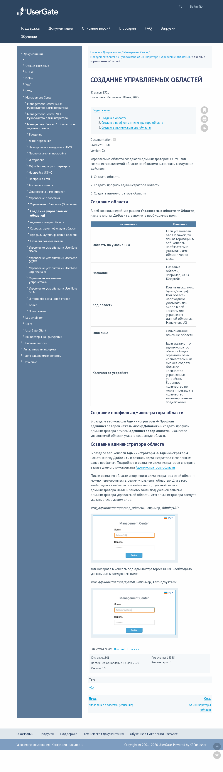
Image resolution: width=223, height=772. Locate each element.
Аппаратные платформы (40, 349)
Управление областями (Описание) (53, 204)
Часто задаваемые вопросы (42, 355)
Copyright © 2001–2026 (141, 745)
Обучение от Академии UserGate (154, 734)
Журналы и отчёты (41, 185)
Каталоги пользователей (46, 241)
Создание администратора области (126, 127)
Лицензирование (40, 141)
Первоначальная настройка (47, 153)
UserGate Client (35, 330)
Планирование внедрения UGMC (51, 147)
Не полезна (132, 649)
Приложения (37, 311)
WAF (28, 84)
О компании (25, 734)
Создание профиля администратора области (132, 123)
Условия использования (33, 745)
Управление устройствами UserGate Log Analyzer (53, 270)
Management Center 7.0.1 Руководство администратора (47, 116)
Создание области (114, 118)
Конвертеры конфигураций (43, 337)
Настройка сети (39, 179)
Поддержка (68, 734)
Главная (95, 52)
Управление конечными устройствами (45, 280)
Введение (35, 134)
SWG (28, 91)
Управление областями (44, 198)
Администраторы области (47, 222)
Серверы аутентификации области (53, 228)
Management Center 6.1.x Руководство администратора (47, 106)
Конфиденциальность (67, 745)
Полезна (119, 649)
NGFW (29, 72)
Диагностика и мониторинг (47, 191)
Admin (33, 305)
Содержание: (101, 110)
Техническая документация (104, 734)
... (26, 59)
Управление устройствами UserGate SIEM (53, 290)
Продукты (47, 734)
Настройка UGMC (40, 172)
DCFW (29, 78)
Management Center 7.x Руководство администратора (52, 126)
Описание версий (35, 343)
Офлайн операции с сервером (50, 166)
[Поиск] (179, 6)
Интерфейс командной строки (49, 298)
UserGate (165, 745)
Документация (33, 54)
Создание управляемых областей (49, 213)
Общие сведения (37, 66)
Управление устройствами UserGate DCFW (53, 260)
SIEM (28, 324)
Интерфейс (36, 160)
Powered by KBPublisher (189, 745)
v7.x (91, 687)
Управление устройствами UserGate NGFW (53, 249)
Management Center (39, 97)
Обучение (30, 362)
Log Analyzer (34, 317)
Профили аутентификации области (53, 235)
